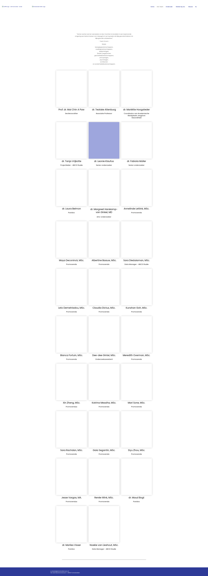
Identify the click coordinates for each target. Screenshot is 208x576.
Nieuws (190, 7)
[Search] (202, 7)
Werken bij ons (180, 7)
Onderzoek (169, 7)
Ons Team (160, 7)
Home (152, 7)
